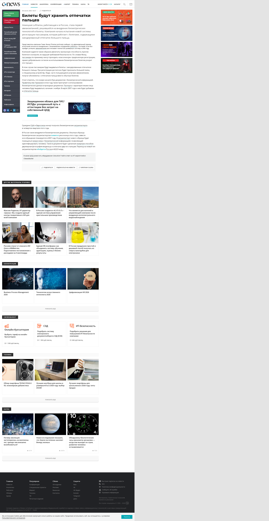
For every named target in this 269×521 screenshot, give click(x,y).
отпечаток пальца (31, 91)
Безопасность (9, 67)
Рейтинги (7, 100)
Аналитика (44, 4)
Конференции (34, 485)
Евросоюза (40, 125)
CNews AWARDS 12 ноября (9, 21)
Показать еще (50, 309)
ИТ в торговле (9, 81)
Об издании (57, 485)
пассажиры (26, 57)
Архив (8, 496)
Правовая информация (110, 493)
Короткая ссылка (87, 167)
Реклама (56, 487)
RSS (103, 484)
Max (74, 485)
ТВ (88, 4)
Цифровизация (9, 58)
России (49, 149)
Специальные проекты (37, 487)
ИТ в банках (8, 77)
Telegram (76, 496)
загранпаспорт (64, 138)
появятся (55, 135)
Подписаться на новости (66, 167)
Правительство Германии (32, 83)
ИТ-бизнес (7, 95)
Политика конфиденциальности (113, 487)
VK (74, 487)
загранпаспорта (80, 125)
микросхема (38, 141)
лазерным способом (84, 144)
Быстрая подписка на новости (113, 481)
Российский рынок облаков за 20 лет (10, 33)
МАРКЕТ (67, 4)
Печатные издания (36, 499)
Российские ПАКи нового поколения (10, 52)
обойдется (41, 149)
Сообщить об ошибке (109, 490)
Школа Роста (8, 27)
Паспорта (68, 85)
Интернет (7, 90)
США (32, 125)
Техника (32, 493)
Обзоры (9, 493)
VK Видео (76, 490)
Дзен (75, 499)
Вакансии (56, 490)
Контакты (56, 493)
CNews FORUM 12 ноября (9, 14)
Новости (9, 485)
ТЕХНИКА (75, 4)
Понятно (127, 517)
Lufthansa (73, 46)
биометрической (51, 141)
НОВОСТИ (34, 4)
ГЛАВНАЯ (25, 4)
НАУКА (83, 4)
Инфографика (9, 104)
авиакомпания (41, 48)
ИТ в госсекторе (9, 72)
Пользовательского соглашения (13, 518)
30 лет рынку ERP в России (10, 39)
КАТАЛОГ (117, 4)
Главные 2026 (10, 46)
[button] (124, 4)
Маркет (32, 490)
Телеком (7, 86)
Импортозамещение (11, 63)
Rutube (76, 493)
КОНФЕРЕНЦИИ (55, 4)
